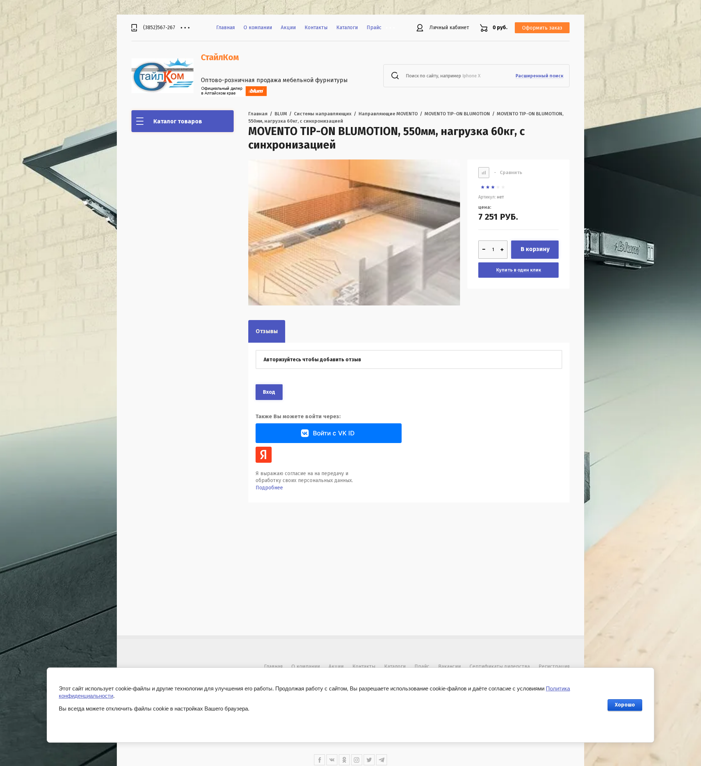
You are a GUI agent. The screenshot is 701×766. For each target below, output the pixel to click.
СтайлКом (220, 57)
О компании (258, 27)
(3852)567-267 (159, 27)
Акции (288, 27)
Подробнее (269, 488)
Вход (269, 392)
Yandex (264, 455)
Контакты (315, 27)
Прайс (374, 27)
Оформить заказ (542, 28)
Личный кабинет (449, 27)
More (396, 28)
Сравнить (508, 172)
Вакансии (449, 666)
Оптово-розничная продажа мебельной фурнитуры (274, 80)
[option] (354, 265)
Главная (225, 27)
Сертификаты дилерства (500, 666)
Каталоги (347, 27)
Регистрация (554, 666)
